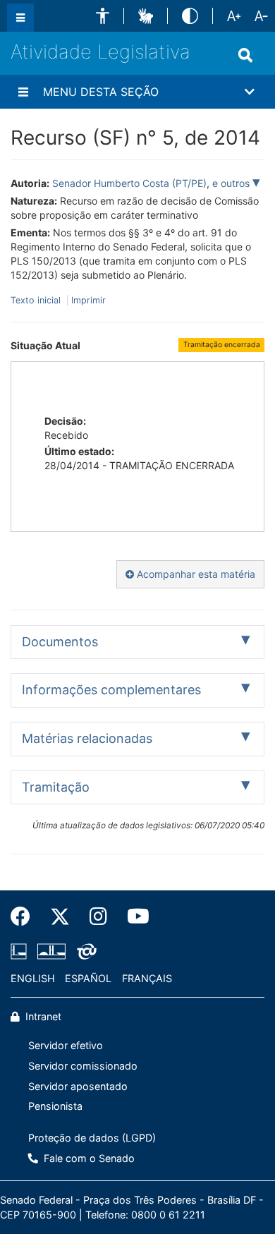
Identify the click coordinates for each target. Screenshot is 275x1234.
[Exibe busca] (245, 55)
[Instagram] (98, 916)
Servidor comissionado (83, 1066)
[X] (60, 916)
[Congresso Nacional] (51, 951)
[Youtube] (133, 916)
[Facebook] (25, 916)
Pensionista (55, 1106)
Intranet (42, 1016)
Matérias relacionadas (87, 738)
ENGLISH (33, 978)
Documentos (60, 641)
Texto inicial (37, 300)
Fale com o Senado (88, 1158)
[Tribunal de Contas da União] (84, 951)
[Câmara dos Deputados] (21, 951)
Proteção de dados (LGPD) (92, 1138)
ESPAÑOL (88, 978)
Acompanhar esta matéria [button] (194, 574)
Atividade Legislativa (100, 51)
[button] (102, 16)
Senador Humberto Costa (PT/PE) (129, 183)
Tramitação (56, 787)
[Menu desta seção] (23, 91)
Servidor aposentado (78, 1086)
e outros (232, 183)
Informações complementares (111, 689)
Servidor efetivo (65, 1045)
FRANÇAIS (147, 978)
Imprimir (88, 300)
